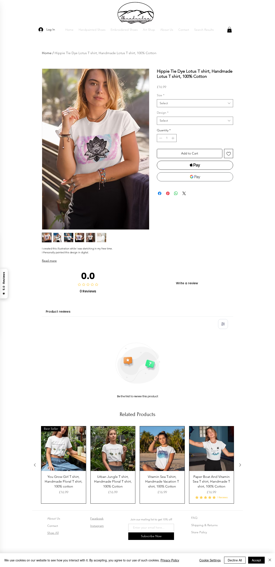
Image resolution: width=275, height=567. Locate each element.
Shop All (53, 533)
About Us (53, 518)
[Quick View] (113, 448)
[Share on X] (184, 193)
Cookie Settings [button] (210, 560)
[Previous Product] (34, 465)
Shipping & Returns (204, 525)
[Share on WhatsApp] (176, 193)
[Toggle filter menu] (223, 324)
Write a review (187, 283)
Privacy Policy (169, 560)
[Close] (269, 560)
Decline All (235, 560)
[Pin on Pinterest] (167, 193)
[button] (92, 29)
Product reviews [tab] (58, 311)
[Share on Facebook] (159, 193)
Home (47, 53)
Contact (52, 526)
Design (162, 113)
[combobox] (195, 103)
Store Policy (199, 532)
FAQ (194, 518)
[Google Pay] (195, 176)
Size (160, 95)
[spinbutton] (167, 138)
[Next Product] (240, 465)
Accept (256, 560)
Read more (49, 261)
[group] (137, 465)
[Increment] (173, 138)
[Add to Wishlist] (228, 153)
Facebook (97, 518)
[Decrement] (160, 138)
